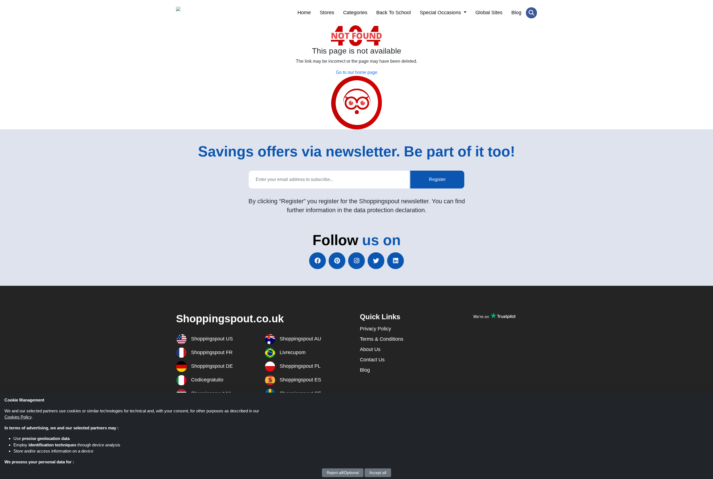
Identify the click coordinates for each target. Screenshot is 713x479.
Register (437, 179)
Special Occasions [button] (441, 12)
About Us (370, 349)
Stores (327, 12)
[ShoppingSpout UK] (203, 13)
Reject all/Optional (343, 472)
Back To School (393, 12)
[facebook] (317, 260)
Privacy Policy (375, 329)
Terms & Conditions (381, 339)
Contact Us (372, 359)
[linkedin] (395, 260)
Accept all (377, 472)
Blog (516, 12)
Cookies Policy (17, 417)
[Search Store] (531, 12)
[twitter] (376, 260)
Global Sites (488, 12)
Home (304, 12)
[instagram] (356, 260)
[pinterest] (337, 260)
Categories (355, 12)
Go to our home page (356, 72)
